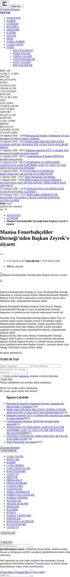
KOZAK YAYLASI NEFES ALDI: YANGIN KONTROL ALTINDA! (32, 190)
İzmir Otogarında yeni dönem (40, 176)
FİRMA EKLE (14, 480)
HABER (11, 20)
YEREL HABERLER (18, 491)
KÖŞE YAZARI (21, 53)
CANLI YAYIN (15, 44)
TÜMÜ (10, 47)
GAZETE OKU (15, 486)
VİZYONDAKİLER (24, 59)
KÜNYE (11, 512)
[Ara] (32, 576)
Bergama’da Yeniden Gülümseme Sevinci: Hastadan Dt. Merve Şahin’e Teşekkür (35, 137)
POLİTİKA (13, 26)
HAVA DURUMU (16, 471)
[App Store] (7, 572)
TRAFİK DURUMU (18, 503)
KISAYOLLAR (7, 533)
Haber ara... (16, 6)
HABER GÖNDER (17, 497)
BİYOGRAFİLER (23, 65)
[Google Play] (22, 572)
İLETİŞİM (12, 509)
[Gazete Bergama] (10, 9)
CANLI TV (13, 474)
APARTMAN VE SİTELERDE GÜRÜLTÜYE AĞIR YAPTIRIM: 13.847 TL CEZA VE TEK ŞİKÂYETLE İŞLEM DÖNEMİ (33, 165)
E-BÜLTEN (6, 542)
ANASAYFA (14, 18)
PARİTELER (14, 518)
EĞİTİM (11, 32)
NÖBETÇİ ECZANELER (20, 494)
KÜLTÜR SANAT (23, 50)
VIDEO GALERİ (22, 56)
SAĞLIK (11, 35)
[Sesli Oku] (1, 272)
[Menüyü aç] (4, 4)
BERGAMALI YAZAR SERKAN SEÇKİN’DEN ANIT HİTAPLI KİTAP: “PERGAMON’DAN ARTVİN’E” (33, 182)
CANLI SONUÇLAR (18, 468)
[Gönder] (32, 546)
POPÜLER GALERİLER (20, 521)
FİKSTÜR (12, 477)
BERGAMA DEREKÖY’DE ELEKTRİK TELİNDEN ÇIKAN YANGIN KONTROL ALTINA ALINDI (30, 197)
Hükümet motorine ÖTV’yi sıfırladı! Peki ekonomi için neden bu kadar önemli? (34, 152)
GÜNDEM (12, 23)
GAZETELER (14, 489)
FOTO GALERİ (21, 62)
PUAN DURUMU (16, 524)
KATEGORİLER (8, 451)
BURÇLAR (13, 459)
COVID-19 (12, 527)
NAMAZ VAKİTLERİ (19, 515)
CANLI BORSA (15, 465)
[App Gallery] (37, 572)
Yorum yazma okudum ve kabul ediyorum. (31, 376)
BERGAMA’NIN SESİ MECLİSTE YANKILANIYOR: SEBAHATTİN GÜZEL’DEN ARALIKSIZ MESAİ (34, 144)
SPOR (10, 38)
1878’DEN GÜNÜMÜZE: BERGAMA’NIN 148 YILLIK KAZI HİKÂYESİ (27, 172)
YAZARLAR (14, 500)
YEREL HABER (16, 41)
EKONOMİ (13, 29)
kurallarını (24, 376)
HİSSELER (13, 506)
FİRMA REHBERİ (17, 483)
